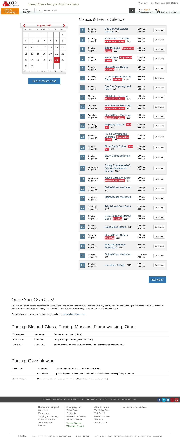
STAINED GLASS (129, 400)
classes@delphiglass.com (74, 314)
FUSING (85, 400)
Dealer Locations (102, 416)
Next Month (157, 279)
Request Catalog (74, 419)
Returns (41, 425)
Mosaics (62, 4)
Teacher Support (73, 423)
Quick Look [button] (159, 30)
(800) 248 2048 (172, 3)
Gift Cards (144, 3)
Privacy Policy (112, 436)
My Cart (86, 436)
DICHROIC (46, 400)
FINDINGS (57, 400)
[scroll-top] (176, 438)
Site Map (98, 419)
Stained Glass (36, 4)
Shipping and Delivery (48, 416)
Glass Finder (160, 3)
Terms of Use (100, 422)
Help (152, 3)
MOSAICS (115, 400)
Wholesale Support (75, 426)
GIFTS (94, 400)
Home (78, 436)
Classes (74, 4)
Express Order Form (47, 419)
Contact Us (43, 410)
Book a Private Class (44, 81)
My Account (43, 413)
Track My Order (45, 422)
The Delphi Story (102, 410)
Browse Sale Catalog (76, 416)
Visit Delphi (99, 413)
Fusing (51, 4)
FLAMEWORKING (71, 400)
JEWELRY (103, 400)
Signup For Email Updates (134, 407)
